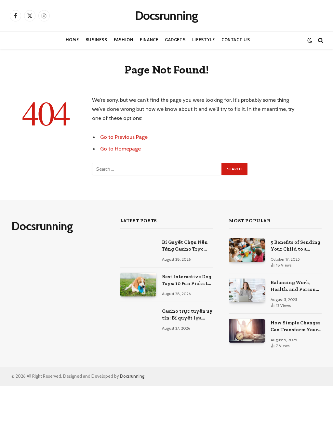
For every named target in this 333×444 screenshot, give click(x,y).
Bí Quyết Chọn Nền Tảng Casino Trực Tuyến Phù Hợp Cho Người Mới (185, 246)
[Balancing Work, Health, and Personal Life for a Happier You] (247, 290)
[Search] (320, 40)
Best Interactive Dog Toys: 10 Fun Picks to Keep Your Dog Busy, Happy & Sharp (186, 280)
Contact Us (235, 39)
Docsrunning (132, 376)
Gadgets (175, 39)
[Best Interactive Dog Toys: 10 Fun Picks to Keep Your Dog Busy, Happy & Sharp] (138, 284)
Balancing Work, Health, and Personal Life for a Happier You (295, 286)
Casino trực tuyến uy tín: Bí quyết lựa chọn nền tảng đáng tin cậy (187, 315)
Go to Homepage (120, 148)
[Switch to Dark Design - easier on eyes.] (310, 40)
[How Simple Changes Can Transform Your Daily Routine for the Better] (247, 331)
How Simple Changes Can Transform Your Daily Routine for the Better (296, 326)
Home (72, 39)
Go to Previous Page (124, 137)
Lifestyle (203, 39)
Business (96, 39)
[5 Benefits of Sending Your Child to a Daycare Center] (247, 250)
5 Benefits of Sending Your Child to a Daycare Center (295, 246)
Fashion (123, 39)
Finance (149, 39)
